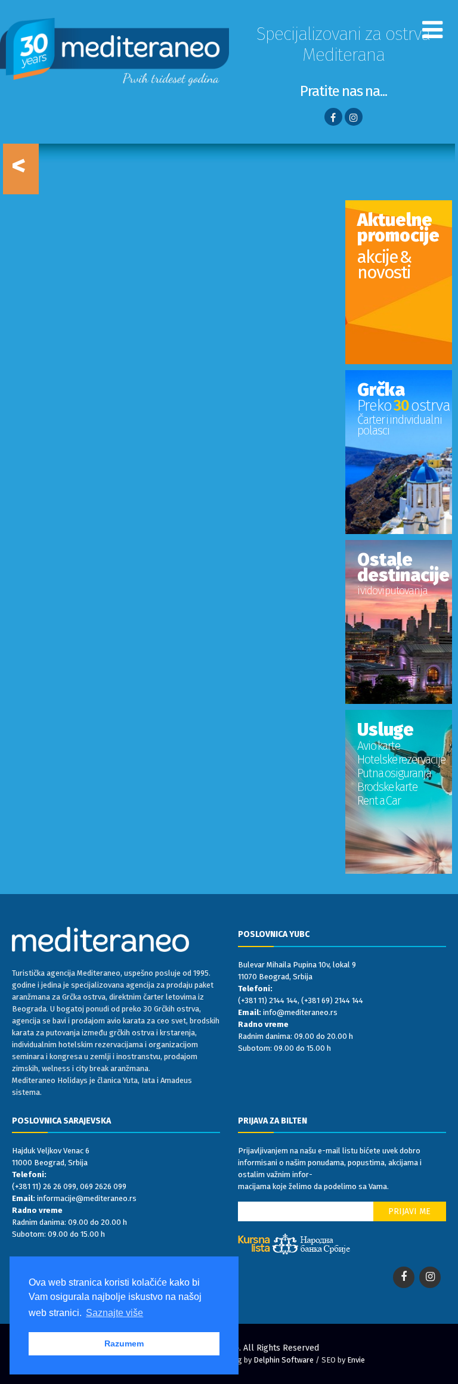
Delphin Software (283, 1359)
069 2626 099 (103, 1186)
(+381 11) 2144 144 (268, 1000)
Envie (356, 1359)
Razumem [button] (124, 1343)
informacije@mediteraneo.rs (87, 1198)
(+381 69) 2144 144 (332, 1000)
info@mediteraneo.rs (300, 1012)
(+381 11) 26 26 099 (44, 1186)
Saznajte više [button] (114, 1313)
